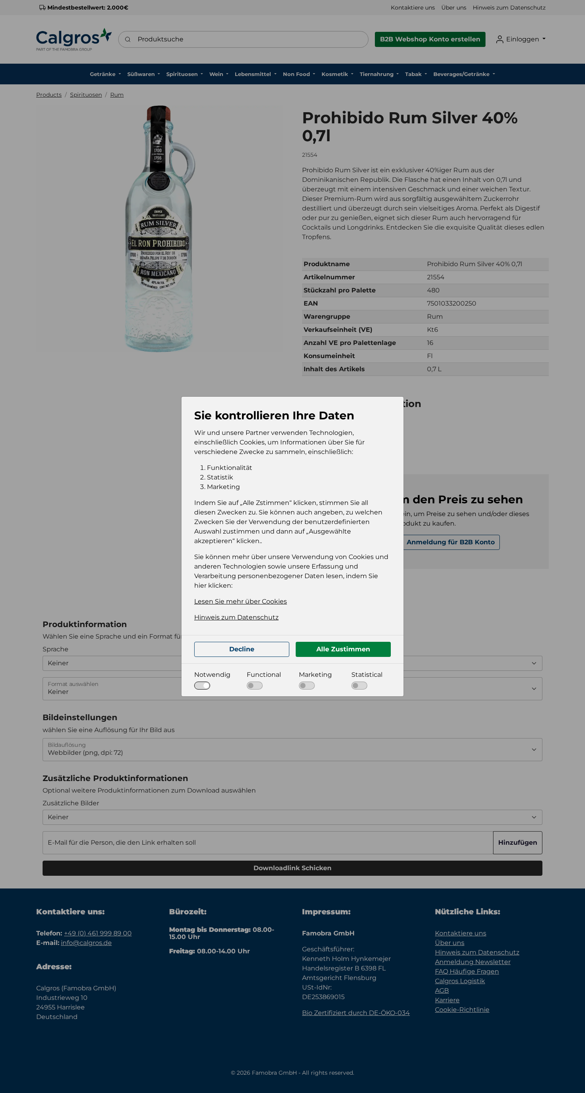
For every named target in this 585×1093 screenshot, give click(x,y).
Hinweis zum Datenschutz (236, 617)
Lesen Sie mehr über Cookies (240, 601)
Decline (241, 649)
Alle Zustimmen (343, 649)
